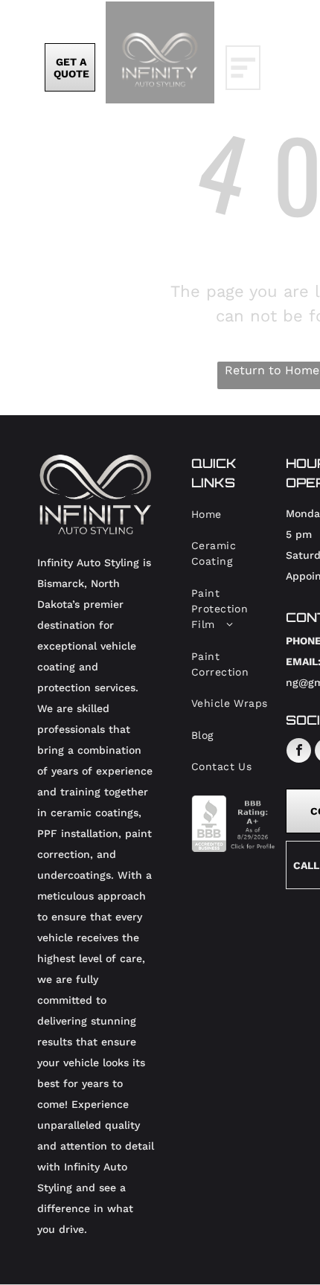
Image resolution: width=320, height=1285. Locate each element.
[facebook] (299, 752)
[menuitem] (232, 515)
